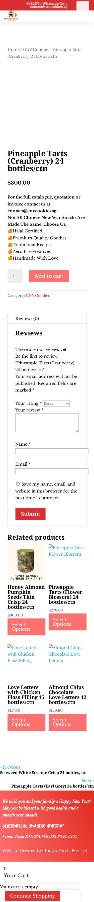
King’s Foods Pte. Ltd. (66, 850)
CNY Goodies (36, 49)
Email (23, 464)
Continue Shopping (32, 896)
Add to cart (48, 276)
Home (14, 49)
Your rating (28, 403)
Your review (29, 409)
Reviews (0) (27, 318)
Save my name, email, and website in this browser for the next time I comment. (46, 491)
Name (23, 444)
